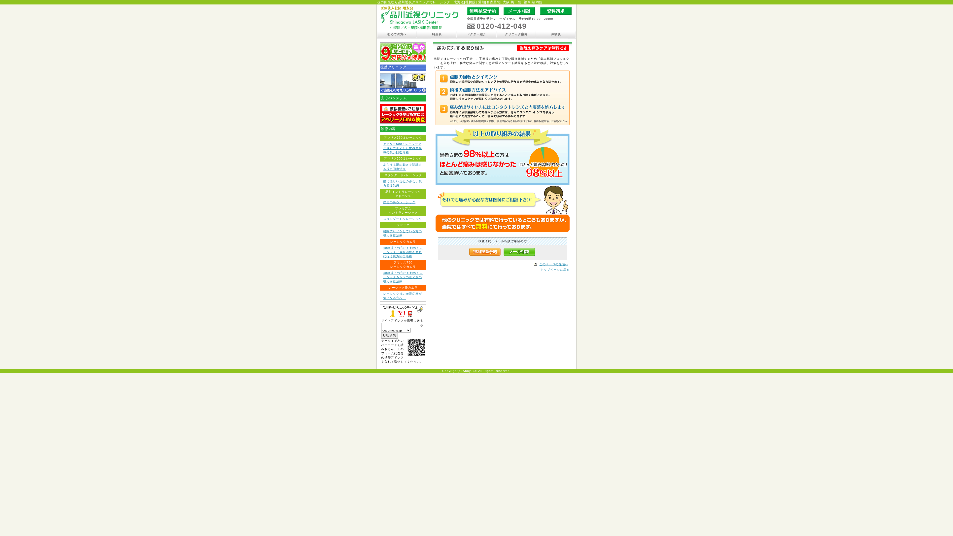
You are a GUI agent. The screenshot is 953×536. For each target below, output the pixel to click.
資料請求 (556, 11)
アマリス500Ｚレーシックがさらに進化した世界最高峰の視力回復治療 (402, 148)
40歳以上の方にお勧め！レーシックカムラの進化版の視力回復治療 (403, 277)
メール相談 (519, 11)
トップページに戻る (555, 269)
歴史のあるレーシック (399, 202)
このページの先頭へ (553, 264)
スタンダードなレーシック (402, 219)
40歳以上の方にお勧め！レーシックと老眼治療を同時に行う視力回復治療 (403, 252)
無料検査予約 (483, 11)
